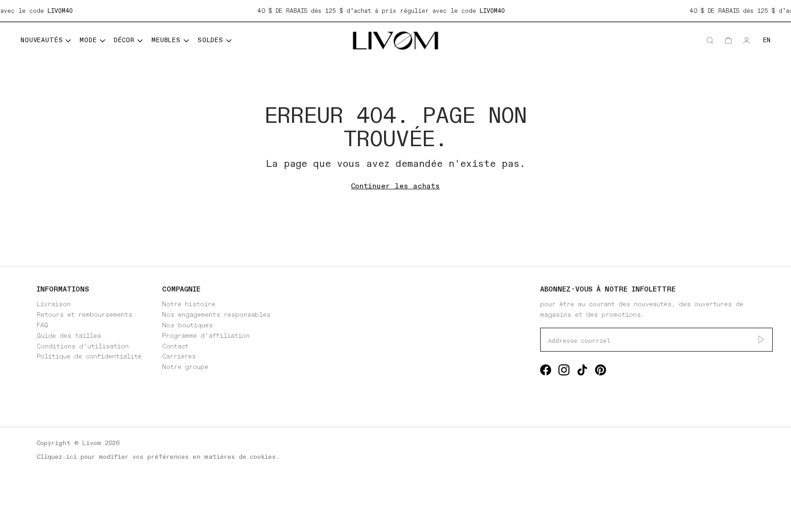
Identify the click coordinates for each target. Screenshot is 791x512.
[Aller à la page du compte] (746, 40)
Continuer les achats (395, 186)
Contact (175, 346)
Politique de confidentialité (89, 356)
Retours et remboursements (84, 314)
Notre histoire (188, 304)
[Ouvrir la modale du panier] (728, 40)
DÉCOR (124, 40)
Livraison (53, 304)
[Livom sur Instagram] (563, 372)
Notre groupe (185, 367)
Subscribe (761, 339)
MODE (88, 40)
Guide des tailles (69, 335)
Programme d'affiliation (205, 335)
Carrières (179, 356)
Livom (91, 443)
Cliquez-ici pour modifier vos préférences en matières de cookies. (158, 456)
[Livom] (395, 40)
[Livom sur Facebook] (545, 372)
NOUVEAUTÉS (42, 40)
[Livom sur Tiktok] (582, 372)
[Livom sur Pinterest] (600, 372)
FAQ (42, 325)
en (766, 40)
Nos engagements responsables (216, 314)
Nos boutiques (187, 325)
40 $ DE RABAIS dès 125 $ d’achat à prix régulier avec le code (377, 11)
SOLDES (210, 40)
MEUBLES (166, 40)
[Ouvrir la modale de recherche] (709, 40)
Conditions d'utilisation (83, 346)
